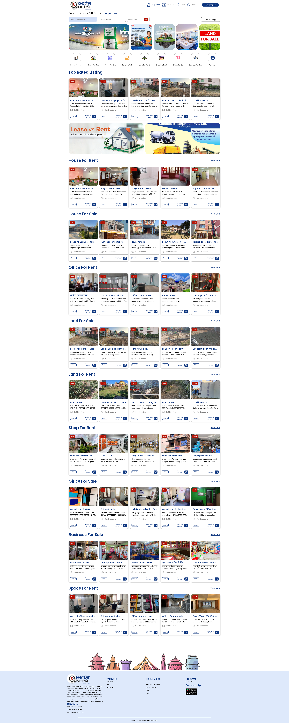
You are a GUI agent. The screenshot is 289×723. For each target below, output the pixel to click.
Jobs (183, 5)
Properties (156, 5)
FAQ (147, 690)
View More (215, 160)
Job (108, 684)
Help (147, 693)
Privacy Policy (151, 687)
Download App (210, 20)
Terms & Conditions (153, 684)
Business (171, 5)
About (194, 5)
